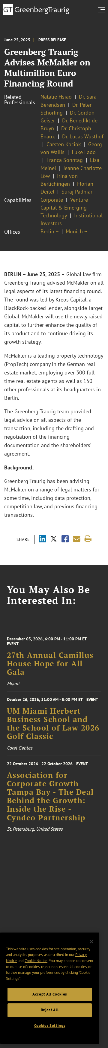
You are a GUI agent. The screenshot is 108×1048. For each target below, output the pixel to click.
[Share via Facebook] (65, 539)
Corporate (51, 199)
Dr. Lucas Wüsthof (83, 136)
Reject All (50, 1009)
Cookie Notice (36, 960)
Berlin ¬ (49, 231)
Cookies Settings (49, 1025)
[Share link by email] (76, 539)
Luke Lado (84, 152)
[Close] (91, 941)
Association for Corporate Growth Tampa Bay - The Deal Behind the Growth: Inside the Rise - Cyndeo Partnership (50, 796)
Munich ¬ (76, 231)
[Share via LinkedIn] (42, 539)
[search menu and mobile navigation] (102, 9)
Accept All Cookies (49, 994)
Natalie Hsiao (56, 96)
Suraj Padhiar (77, 191)
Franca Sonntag (64, 159)
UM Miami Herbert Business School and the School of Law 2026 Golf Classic (53, 724)
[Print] (88, 539)
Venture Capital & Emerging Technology (64, 207)
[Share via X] (53, 539)
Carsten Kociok (63, 144)
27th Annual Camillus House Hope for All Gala (50, 664)
